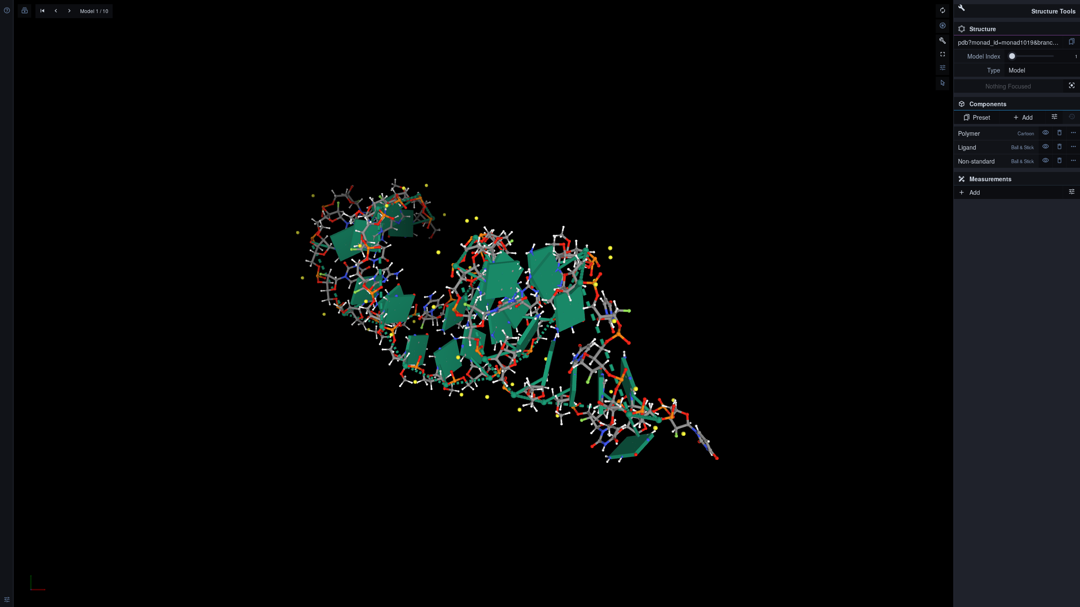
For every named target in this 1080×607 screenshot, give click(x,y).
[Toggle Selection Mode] (942, 83)
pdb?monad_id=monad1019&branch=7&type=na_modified (1010, 42)
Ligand (996, 147)
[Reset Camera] (942, 11)
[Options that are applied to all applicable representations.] (1054, 117)
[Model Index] (979, 56)
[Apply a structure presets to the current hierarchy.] (1071, 42)
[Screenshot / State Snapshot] (942, 26)
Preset (981, 117)
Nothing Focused (1008, 86)
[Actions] (1073, 133)
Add (1027, 117)
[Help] (7, 11)
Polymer (996, 133)
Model (1017, 70)
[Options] (1071, 192)
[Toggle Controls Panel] (942, 41)
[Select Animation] (24, 11)
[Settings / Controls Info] (942, 68)
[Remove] (1059, 133)
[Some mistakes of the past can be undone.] (1071, 117)
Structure (982, 28)
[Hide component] (1045, 133)
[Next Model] (69, 11)
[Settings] (7, 600)
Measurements (990, 179)
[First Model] (42, 11)
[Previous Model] (55, 11)
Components (1015, 104)
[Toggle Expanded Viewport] (942, 55)
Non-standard (996, 161)
